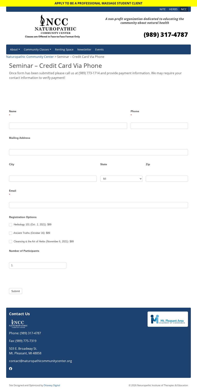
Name (12, 113)
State (103, 164)
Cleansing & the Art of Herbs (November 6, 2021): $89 (43, 241)
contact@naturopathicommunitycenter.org (40, 361)
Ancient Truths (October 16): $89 (31, 233)
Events (99, 49)
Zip (148, 164)
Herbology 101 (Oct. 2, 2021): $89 (32, 224)
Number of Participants (24, 250)
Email (12, 192)
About (14, 49)
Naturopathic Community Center (30, 57)
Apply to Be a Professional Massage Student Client (98, 3)
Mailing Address (19, 137)
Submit (15, 291)
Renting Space (64, 49)
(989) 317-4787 (166, 34)
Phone (135, 113)
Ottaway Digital (52, 385)
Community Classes (36, 49)
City (11, 164)
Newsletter (84, 49)
